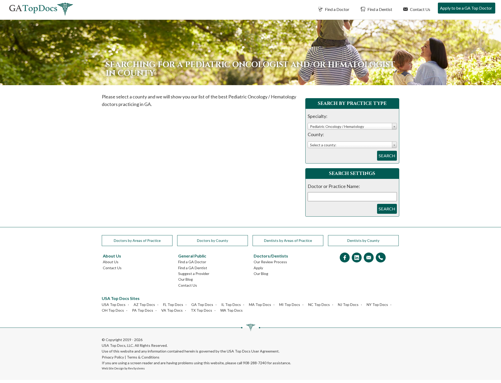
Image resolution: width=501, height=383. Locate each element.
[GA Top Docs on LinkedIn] (357, 258)
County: (316, 134)
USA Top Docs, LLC (117, 345)
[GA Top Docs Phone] (381, 258)
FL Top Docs (173, 304)
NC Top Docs (319, 304)
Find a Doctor (336, 9)
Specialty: (317, 116)
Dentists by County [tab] (363, 240)
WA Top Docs (231, 310)
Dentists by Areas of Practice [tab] (288, 240)
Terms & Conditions (143, 357)
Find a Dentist (379, 9)
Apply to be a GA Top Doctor (466, 7)
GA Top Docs (202, 304)
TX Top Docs (201, 310)
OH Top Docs (113, 310)
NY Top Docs (377, 304)
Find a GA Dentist (192, 268)
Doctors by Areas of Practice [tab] (137, 240)
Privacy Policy (113, 357)
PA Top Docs (142, 310)
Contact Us (419, 9)
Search (387, 155)
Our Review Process (270, 262)
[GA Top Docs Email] (369, 258)
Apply (258, 268)
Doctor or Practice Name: (334, 186)
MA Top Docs (260, 304)
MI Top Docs (289, 304)
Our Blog (185, 279)
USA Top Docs (114, 304)
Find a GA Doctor (192, 262)
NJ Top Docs (348, 304)
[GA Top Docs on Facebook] (345, 258)
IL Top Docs (231, 304)
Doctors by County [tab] (212, 240)
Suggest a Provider (193, 273)
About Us (110, 262)
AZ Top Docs (144, 304)
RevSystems (136, 368)
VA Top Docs (172, 310)
